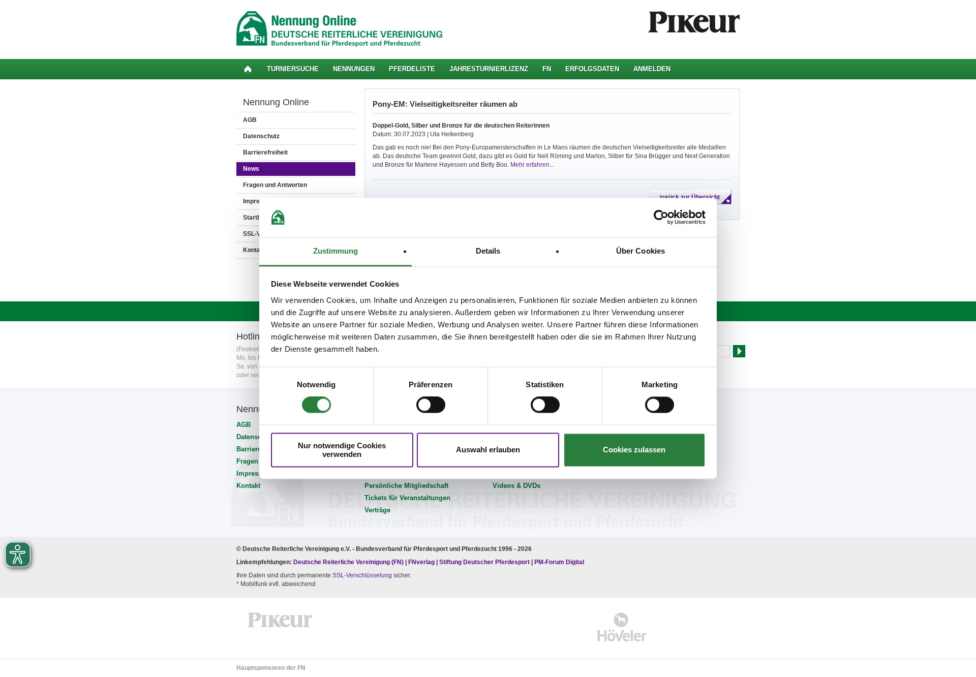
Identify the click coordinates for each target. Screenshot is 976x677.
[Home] (247, 69)
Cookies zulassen (634, 450)
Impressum (254, 473)
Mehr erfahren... (532, 164)
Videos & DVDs (516, 485)
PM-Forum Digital (559, 562)
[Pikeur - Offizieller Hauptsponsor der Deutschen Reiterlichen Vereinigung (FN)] (280, 626)
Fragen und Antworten (275, 185)
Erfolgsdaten (592, 69)
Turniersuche (293, 69)
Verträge (377, 510)
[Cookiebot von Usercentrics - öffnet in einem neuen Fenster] (661, 217)
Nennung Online (276, 102)
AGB (250, 120)
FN (546, 69)
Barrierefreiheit (265, 152)
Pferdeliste (412, 69)
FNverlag (422, 562)
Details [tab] (488, 251)
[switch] (430, 405)
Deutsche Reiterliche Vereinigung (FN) (348, 562)
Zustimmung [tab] (335, 251)
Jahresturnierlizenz (488, 69)
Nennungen (354, 69)
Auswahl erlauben (488, 450)
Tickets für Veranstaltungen (407, 498)
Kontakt (248, 485)
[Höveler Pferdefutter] (622, 626)
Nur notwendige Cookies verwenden (342, 449)
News (251, 168)
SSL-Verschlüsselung (362, 575)
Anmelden (651, 69)
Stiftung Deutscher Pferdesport (484, 562)
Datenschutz (261, 136)
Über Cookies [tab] (640, 251)
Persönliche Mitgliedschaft (406, 485)
